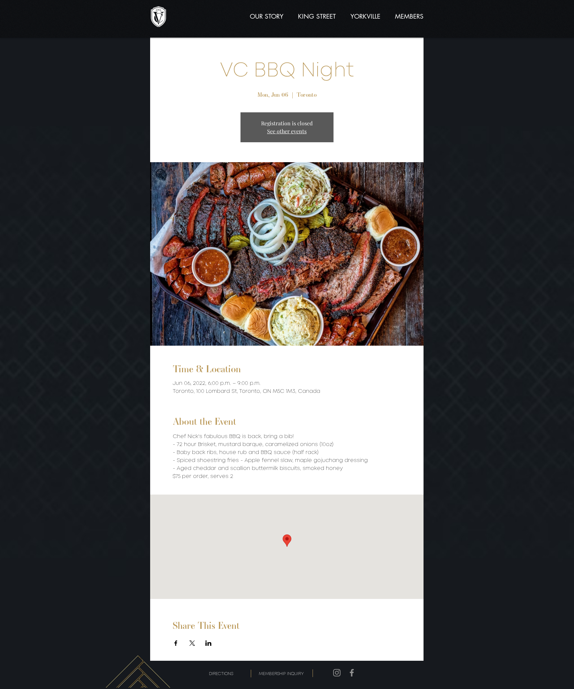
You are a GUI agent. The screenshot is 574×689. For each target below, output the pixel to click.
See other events (287, 131)
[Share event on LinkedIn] (208, 643)
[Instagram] (337, 673)
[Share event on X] (192, 643)
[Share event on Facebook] (176, 643)
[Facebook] (352, 673)
